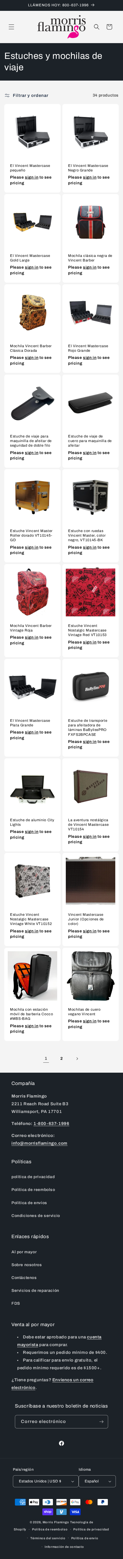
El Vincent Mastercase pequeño (30, 168)
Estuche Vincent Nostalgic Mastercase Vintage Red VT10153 (87, 630)
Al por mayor (24, 1252)
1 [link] (46, 1058)
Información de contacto (64, 1546)
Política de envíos (29, 1203)
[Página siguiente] (77, 1058)
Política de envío (84, 1538)
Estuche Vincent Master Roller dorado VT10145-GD (31, 535)
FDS (15, 1303)
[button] (11, 27)
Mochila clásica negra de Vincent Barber (90, 258)
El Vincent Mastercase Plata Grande (30, 723)
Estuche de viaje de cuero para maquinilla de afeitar (90, 440)
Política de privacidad (91, 1529)
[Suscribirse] (101, 1421)
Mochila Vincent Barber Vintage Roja (31, 628)
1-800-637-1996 (51, 1123)
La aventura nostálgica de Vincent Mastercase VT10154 (88, 824)
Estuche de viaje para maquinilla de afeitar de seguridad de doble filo (31, 440)
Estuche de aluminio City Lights (32, 822)
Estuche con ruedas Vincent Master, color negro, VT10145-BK (87, 535)
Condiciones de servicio (35, 1216)
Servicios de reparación (35, 1290)
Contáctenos (24, 1278)
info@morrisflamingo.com (39, 1143)
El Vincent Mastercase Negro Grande (88, 168)
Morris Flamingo (56, 1522)
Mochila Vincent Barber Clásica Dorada (31, 348)
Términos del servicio (48, 1538)
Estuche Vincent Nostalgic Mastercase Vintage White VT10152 (31, 919)
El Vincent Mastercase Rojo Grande (88, 348)
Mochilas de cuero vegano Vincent (84, 1012)
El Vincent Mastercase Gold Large (30, 258)
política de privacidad (33, 1177)
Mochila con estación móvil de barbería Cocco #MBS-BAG (31, 1014)
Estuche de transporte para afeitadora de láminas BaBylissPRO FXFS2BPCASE (87, 728)
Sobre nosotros (26, 1265)
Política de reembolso (33, 1190)
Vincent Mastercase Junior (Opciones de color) (86, 919)
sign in (31, 177)
